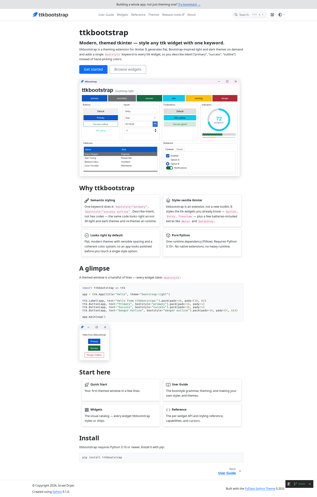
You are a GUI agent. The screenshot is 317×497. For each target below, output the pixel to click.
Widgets (122, 15)
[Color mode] (281, 15)
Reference (138, 15)
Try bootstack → (189, 4)
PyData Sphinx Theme (260, 489)
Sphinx (57, 492)
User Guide (106, 15)
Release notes (171, 15)
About (191, 15)
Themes (153, 15)
